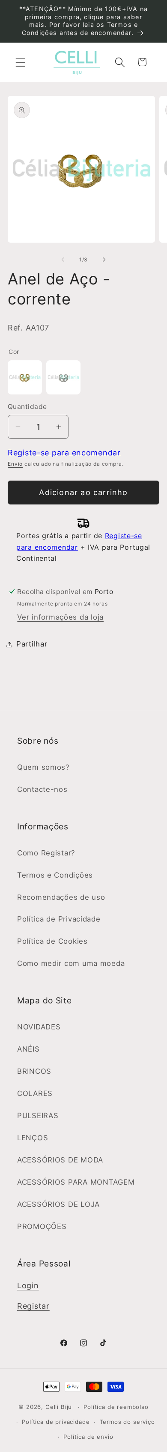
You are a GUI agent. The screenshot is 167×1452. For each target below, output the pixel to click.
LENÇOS (32, 1137)
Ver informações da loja (60, 617)
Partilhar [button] (31, 644)
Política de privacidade (55, 1421)
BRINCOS (34, 1071)
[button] (20, 62)
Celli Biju (58, 1406)
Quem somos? (43, 767)
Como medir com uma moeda (71, 963)
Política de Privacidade (59, 919)
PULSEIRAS (37, 1115)
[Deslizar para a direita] (104, 259)
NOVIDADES (38, 1027)
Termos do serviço (127, 1421)
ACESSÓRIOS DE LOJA (58, 1204)
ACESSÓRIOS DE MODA (60, 1160)
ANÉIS (28, 1049)
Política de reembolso (116, 1406)
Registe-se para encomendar (64, 452)
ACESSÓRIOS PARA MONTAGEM (75, 1182)
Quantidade (27, 407)
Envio (15, 464)
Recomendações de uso (61, 897)
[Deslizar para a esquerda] (63, 259)
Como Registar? (46, 853)
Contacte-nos (42, 789)
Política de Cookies (52, 941)
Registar (33, 1305)
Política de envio (88, 1436)
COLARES (35, 1093)
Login (28, 1285)
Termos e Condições (55, 875)
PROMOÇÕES (41, 1226)
